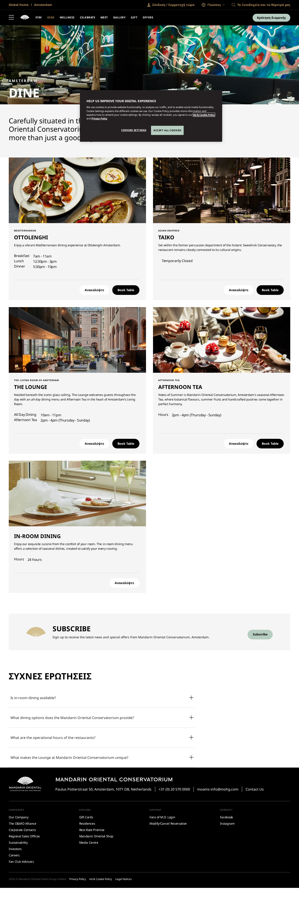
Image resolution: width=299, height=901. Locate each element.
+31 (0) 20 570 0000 (174, 789)
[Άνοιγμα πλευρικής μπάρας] (11, 18)
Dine (51, 17)
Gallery (119, 17)
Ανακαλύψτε (94, 290)
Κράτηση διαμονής (271, 18)
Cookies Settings (133, 130)
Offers (148, 17)
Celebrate (87, 17)
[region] (151, 116)
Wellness (67, 17)
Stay (38, 17)
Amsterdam (42, 5)
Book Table (126, 290)
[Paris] (24, 18)
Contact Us (255, 789)
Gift (134, 17)
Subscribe (260, 634)
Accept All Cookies (167, 130)
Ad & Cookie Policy (204, 114)
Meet (104, 17)
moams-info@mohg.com (217, 789)
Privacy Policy (99, 118)
